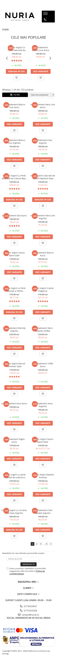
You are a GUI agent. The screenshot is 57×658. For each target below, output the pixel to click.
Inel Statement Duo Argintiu (42, 141)
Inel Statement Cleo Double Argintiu (42, 511)
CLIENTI (27, 587)
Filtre (16, 94)
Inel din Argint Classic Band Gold (14, 254)
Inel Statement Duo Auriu (14, 215)
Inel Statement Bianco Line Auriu (40, 49)
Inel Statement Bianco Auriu (42, 254)
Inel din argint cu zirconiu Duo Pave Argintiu (14, 511)
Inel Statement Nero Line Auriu (43, 106)
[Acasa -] (19, 17)
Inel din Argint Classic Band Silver (42, 440)
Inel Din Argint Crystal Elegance (42, 289)
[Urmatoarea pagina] (51, 544)
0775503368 (30, 610)
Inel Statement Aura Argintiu (43, 405)
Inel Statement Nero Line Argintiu (43, 217)
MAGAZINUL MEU (27, 581)
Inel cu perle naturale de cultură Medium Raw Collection (43, 177)
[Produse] (45, 14)
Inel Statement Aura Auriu (14, 403)
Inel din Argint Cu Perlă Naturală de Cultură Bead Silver (16, 49)
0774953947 (30, 606)
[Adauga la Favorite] (16, 77)
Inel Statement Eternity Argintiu (14, 329)
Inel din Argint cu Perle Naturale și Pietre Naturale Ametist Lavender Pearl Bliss (14, 289)
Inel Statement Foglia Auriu (14, 440)
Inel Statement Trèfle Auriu (43, 365)
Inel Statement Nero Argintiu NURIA (43, 329)
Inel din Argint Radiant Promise (43, 476)
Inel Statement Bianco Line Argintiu (14, 141)
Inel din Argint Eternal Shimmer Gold (14, 365)
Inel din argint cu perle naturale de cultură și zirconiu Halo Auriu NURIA (14, 476)
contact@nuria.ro (30, 614)
